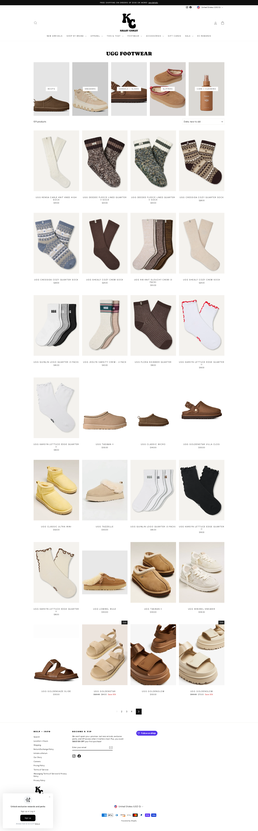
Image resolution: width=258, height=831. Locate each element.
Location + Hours (41, 741)
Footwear (134, 36)
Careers (37, 761)
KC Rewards (204, 36)
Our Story (38, 757)
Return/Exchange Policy (44, 749)
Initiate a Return (40, 753)
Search (37, 737)
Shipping (37, 745)
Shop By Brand (76, 36)
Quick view (56, 192)
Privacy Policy (39, 780)
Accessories (154, 36)
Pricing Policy (39, 765)
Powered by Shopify (129, 821)
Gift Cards (174, 36)
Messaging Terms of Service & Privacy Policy (50, 775)
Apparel (96, 36)
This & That (114, 36)
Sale (188, 36)
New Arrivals (55, 36)
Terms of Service (41, 770)
